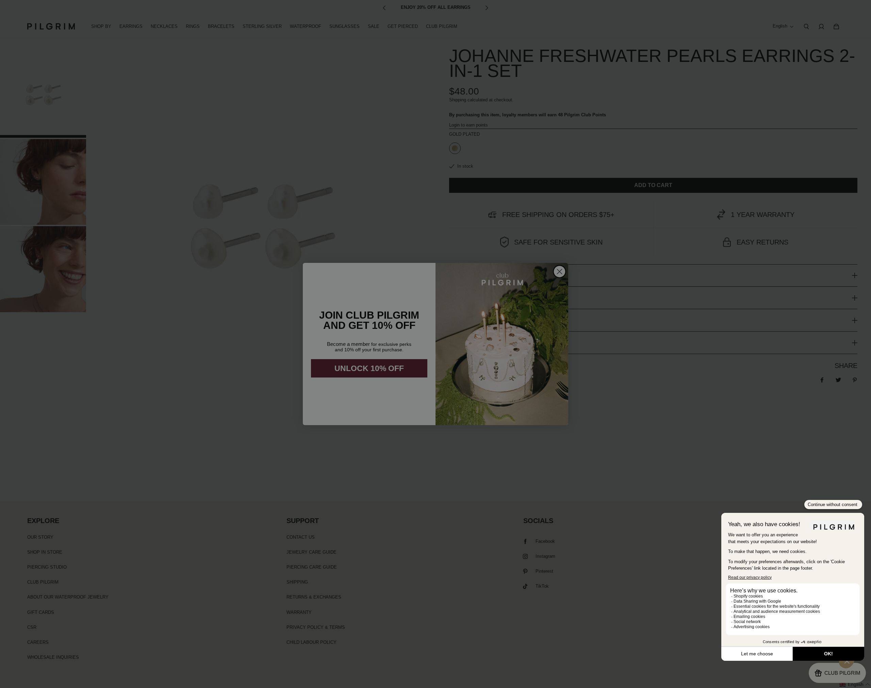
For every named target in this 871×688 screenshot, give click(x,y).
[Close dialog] (559, 272)
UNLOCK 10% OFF (369, 368)
